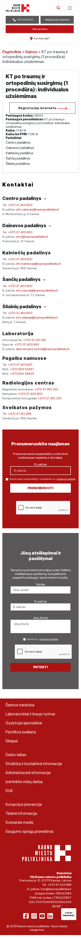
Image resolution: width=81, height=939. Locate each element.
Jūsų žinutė (40, 618)
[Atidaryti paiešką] (58, 8)
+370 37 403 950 (27, 344)
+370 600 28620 (22, 373)
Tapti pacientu (40, 29)
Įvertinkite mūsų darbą (24, 781)
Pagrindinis (11, 52)
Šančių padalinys (21, 279)
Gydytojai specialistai (24, 723)
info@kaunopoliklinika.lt (32, 237)
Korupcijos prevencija (24, 804)
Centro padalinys (22, 198)
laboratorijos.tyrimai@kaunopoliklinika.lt (43, 349)
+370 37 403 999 (59, 885)
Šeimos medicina (20, 705)
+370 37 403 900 (20, 205)
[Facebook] (26, 916)
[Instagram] (34, 916)
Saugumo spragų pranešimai (29, 831)
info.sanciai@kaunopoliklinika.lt (37, 290)
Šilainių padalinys (22, 306)
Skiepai (12, 741)
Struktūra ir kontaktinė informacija (34, 763)
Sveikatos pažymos (27, 407)
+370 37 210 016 (34, 340)
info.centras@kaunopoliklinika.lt (37, 209)
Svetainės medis (19, 822)
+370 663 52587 (22, 369)
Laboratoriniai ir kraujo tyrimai (30, 714)
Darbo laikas (16, 754)
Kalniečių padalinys (26, 253)
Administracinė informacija (28, 772)
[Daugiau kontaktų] (45, 199)
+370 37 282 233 (46, 389)
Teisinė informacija (21, 813)
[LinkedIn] (50, 916)
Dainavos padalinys (24, 225)
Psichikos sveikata (21, 732)
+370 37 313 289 (19, 414)
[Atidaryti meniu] (69, 8)
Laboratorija (18, 333)
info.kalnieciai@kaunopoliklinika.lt (38, 264)
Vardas (40, 584)
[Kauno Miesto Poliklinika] (46, 852)
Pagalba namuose (24, 358)
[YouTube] (42, 916)
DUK (9, 790)
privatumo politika (66, 479)
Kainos (31, 52)
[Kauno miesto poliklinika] (17, 8)
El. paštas (40, 464)
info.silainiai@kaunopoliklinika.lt (37, 317)
